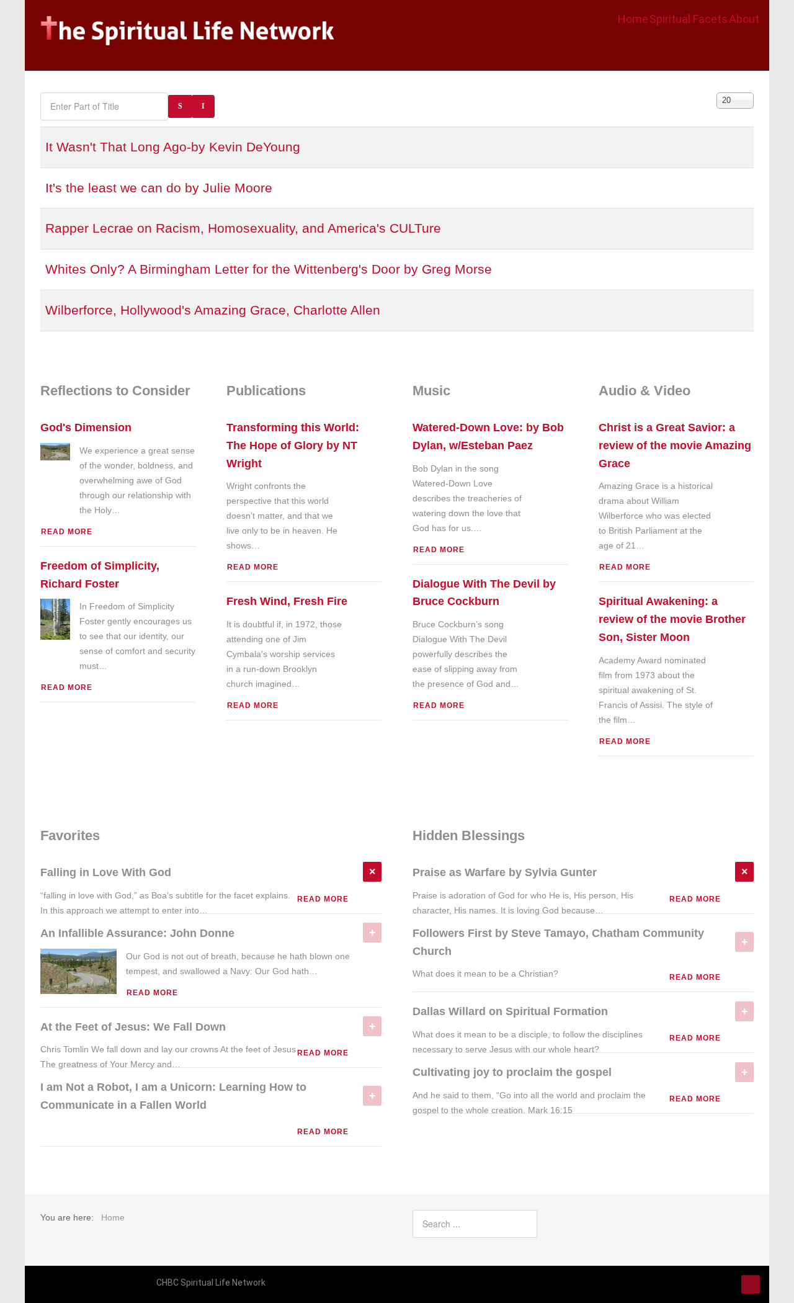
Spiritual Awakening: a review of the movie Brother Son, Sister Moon (672, 619)
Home (633, 18)
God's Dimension (86, 427)
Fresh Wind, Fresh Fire (286, 601)
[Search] (180, 106)
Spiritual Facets (688, 18)
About (744, 18)
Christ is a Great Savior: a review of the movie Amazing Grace (675, 445)
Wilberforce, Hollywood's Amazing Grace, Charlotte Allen (212, 310)
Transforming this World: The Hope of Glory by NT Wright (292, 445)
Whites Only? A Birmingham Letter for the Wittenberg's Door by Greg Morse (268, 269)
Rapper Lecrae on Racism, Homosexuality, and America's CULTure (243, 228)
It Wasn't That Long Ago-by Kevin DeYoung (172, 147)
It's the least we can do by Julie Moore (158, 188)
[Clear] (203, 106)
